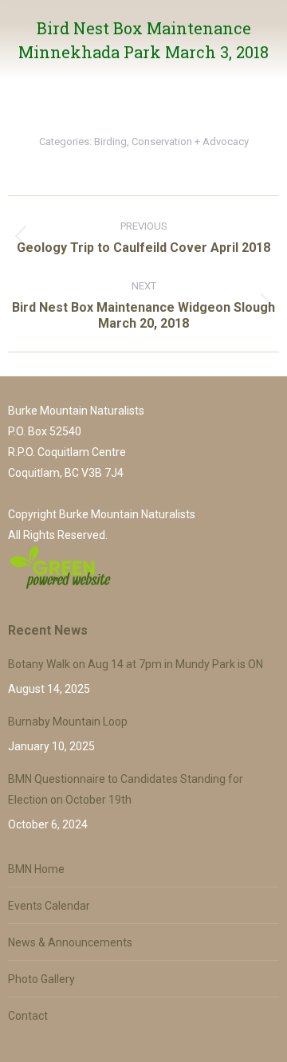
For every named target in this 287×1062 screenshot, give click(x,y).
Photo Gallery (41, 979)
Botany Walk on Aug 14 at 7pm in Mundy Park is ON (135, 664)
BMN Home (36, 869)
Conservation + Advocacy (190, 142)
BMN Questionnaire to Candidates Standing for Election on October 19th (125, 789)
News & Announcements (70, 942)
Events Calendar (49, 905)
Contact (28, 1015)
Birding (110, 142)
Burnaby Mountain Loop (68, 721)
